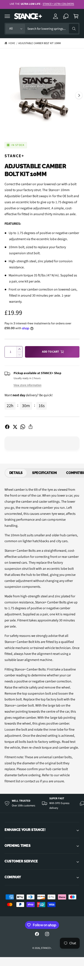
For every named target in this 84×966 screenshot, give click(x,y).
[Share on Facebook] (7, 426)
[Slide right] (78, 95)
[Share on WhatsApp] (22, 426)
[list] (42, 803)
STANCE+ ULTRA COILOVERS (58, 4)
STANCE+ (14, 156)
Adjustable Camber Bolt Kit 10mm (39, 43)
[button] (7, 16)
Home (11, 43)
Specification (44, 473)
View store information (27, 385)
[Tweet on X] (15, 426)
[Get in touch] (66, 16)
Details (16, 473)
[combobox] (52, 29)
